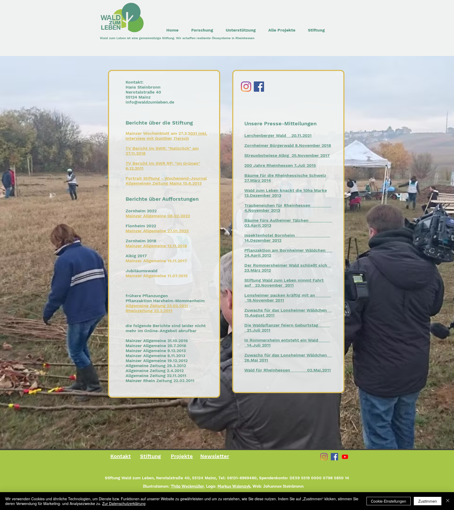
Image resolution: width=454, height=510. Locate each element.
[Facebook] (259, 86)
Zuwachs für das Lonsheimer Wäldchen (285, 310)
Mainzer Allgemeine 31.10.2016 (157, 340)
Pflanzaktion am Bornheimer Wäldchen (285, 250)
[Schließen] (448, 501)
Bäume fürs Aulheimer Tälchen (276, 220)
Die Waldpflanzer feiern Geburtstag (281, 325)
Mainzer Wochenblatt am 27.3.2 (158, 133)
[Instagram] (246, 86)
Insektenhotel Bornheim (269, 235)
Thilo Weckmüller (187, 486)
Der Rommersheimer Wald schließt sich (285, 265)
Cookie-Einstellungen (388, 501)
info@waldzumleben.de (150, 102)
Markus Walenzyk (234, 486)
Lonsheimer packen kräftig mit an (279, 295)
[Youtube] (345, 456)
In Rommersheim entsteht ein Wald (281, 340)
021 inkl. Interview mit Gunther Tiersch (167, 136)
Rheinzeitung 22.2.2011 (149, 310)
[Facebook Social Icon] (334, 456)
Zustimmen (427, 501)
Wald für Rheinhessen (267, 370)
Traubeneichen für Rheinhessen (277, 205)
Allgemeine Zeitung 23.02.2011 (157, 305)
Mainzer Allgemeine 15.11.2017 (156, 260)
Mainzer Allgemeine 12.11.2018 (156, 245)
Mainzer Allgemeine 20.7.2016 (156, 345)
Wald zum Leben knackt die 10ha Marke (285, 190)
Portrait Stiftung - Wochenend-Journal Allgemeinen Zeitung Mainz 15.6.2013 (166, 181)
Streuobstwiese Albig (266, 155)
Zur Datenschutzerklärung (124, 503)
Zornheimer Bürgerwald (269, 145)
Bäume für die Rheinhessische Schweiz (285, 175)
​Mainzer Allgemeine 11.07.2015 (157, 275)
